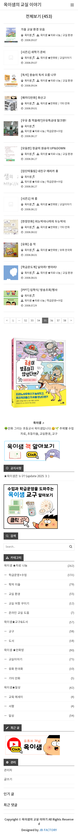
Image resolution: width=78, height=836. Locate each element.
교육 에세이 (41, 697)
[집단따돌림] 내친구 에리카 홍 (39, 171)
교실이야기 (41, 659)
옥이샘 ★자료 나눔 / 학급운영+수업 (43, 131)
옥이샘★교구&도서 (39, 622)
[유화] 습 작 (28, 244)
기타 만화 (41, 678)
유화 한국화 (41, 669)
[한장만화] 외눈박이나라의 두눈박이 (43, 221)
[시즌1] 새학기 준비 (33, 52)
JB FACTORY (48, 830)
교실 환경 (41, 594)
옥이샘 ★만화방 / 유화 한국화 (56, 250)
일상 (41, 716)
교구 (41, 631)
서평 (41, 706)
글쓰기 (8, 779)
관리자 (8, 770)
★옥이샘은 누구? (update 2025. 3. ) (26, 476)
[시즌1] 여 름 (29, 198)
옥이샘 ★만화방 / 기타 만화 (55, 103)
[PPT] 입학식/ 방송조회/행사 (39, 290)
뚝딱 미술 (41, 584)
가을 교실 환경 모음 (33, 29)
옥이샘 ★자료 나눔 (39, 565)
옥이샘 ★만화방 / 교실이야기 (55, 58)
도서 (41, 641)
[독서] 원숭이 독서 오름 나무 (38, 75)
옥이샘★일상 (39, 687)
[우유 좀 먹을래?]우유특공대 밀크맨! (43, 120)
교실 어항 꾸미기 (41, 603)
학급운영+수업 (41, 575)
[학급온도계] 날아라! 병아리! (39, 267)
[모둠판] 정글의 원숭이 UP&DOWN (43, 148)
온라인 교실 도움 (41, 613)
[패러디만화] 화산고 (33, 97)
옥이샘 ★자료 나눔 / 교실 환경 (56, 35)
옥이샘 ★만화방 (39, 650)
